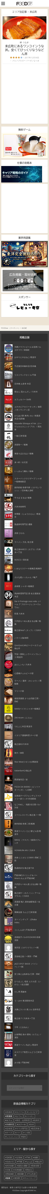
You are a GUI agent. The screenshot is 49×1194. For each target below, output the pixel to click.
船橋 (8, 1178)
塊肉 (24, 1136)
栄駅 (36, 1157)
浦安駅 (17, 1178)
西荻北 (29, 1169)
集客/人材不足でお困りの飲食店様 (23, 1187)
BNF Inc (33, 1190)
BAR (32, 1124)
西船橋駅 (10, 1174)
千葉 (20, 1161)
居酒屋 (9, 1116)
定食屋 (9, 1128)
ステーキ (22, 1124)
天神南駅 (18, 1169)
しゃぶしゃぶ (12, 1136)
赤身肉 (9, 1112)
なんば (29, 1161)
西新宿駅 (35, 1165)
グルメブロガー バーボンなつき (25, 60)
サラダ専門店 (22, 1128)
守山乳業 (32, 1174)
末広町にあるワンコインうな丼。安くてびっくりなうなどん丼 (24, 50)
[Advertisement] (24, 93)
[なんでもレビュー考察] (24, 306)
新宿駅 (21, 1174)
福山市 (39, 1161)
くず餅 (27, 1132)
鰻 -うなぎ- (24, 42)
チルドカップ (30, 1178)
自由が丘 (10, 1161)
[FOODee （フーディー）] (24, 3)
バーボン (30, 1116)
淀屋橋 (19, 1157)
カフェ (9, 1120)
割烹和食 (36, 1128)
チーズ (9, 1132)
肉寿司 (37, 1120)
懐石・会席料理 (23, 1120)
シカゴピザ (33, 1112)
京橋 (8, 1169)
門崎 (28, 1157)
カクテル (20, 1112)
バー (18, 1132)
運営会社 (4, 1187)
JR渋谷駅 (10, 1165)
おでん (19, 1116)
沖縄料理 (10, 1124)
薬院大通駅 (23, 1165)
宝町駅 (9, 1157)
